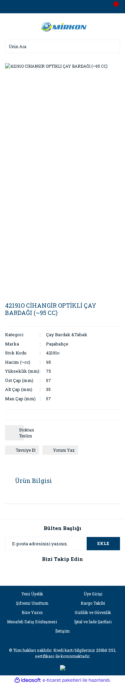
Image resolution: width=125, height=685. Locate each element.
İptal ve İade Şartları (93, 621)
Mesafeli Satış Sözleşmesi (32, 621)
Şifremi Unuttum (32, 603)
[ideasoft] (27, 680)
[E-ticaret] (61, 680)
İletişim (62, 631)
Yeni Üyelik (32, 593)
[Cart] (113, 6)
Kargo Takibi (93, 603)
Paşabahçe (57, 344)
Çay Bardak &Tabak (66, 335)
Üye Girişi (93, 593)
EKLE (103, 543)
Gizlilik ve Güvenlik (93, 612)
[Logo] (62, 26)
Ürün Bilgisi (33, 481)
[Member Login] (62, 6)
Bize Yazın (32, 612)
